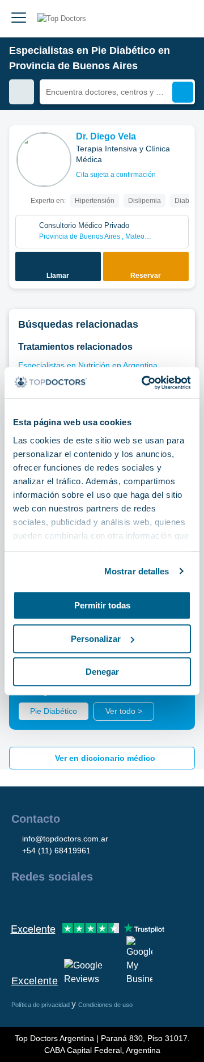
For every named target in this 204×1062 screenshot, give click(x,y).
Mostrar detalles (136, 571)
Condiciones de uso (105, 1004)
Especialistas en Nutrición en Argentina (88, 365)
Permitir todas (102, 605)
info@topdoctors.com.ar (65, 838)
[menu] (18, 18)
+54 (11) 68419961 (56, 850)
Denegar (102, 671)
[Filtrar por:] (21, 91)
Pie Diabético (53, 711)
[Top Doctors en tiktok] (121, 901)
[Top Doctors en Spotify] (143, 901)
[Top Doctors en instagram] (40, 901)
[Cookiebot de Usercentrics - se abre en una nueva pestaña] (144, 382)
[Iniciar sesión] (182, 18)
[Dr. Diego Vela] (43, 159)
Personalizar (96, 639)
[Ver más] (181, 149)
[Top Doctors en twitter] (80, 901)
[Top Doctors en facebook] (19, 901)
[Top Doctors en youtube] (101, 901)
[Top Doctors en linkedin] (60, 901)
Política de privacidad (41, 1004)
